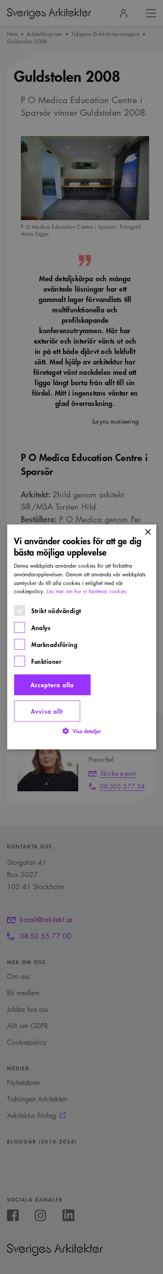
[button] (82, 731)
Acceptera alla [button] (52, 685)
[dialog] (81, 636)
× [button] (147, 532)
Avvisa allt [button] (47, 711)
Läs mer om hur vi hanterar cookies (86, 591)
